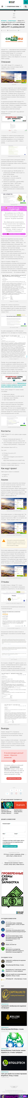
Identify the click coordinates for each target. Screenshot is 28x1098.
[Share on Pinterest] (16, 792)
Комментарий (7, 823)
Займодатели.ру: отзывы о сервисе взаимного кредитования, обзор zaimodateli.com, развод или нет (13, 385)
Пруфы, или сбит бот (11, 944)
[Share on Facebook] (12, 792)
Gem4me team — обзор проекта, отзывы (18, 811)
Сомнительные (13, 30)
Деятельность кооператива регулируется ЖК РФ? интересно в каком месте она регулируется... (15, 951)
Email (16, 833)
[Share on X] (7, 794)
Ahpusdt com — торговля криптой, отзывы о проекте (6, 811)
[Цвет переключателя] (25, 2)
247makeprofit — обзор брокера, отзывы (16, 978)
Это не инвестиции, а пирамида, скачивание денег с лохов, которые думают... (15, 924)
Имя (4, 833)
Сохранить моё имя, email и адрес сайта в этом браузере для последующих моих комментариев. (13, 842)
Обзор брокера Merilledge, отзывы (15, 965)
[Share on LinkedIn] (21, 792)
